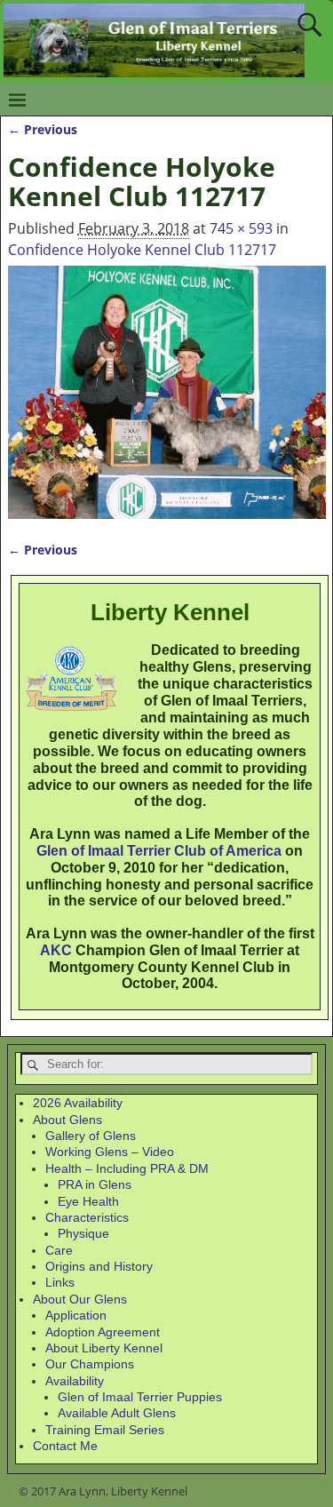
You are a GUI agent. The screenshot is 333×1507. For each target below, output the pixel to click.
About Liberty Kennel (104, 1348)
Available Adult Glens (117, 1413)
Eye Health (88, 1201)
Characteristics (87, 1217)
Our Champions (89, 1364)
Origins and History (99, 1266)
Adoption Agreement (102, 1332)
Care (59, 1250)
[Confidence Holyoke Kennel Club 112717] (167, 392)
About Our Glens (80, 1299)
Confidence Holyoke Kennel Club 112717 (142, 249)
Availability (74, 1381)
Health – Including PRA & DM (127, 1168)
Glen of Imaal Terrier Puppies (140, 1397)
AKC (56, 950)
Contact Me (65, 1446)
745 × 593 (241, 228)
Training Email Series (104, 1430)
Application (76, 1315)
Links (60, 1282)
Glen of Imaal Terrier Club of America (158, 850)
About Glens (67, 1119)
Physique (83, 1233)
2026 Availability (78, 1103)
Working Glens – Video (109, 1151)
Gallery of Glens (90, 1135)
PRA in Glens (94, 1184)
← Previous (42, 129)
